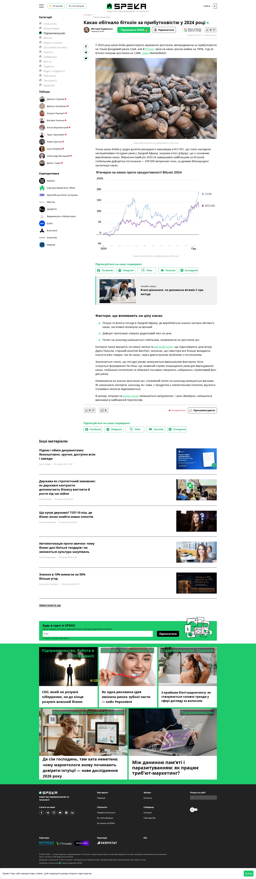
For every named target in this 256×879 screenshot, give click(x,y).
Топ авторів (58, 6)
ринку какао (131, 396)
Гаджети (48, 66)
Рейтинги (49, 76)
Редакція (101, 798)
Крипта (48, 52)
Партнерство (150, 818)
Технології (50, 80)
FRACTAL (51, 202)
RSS (145, 838)
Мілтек (47, 38)
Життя (47, 61)
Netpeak (51, 244)
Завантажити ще (50, 605)
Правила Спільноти (106, 812)
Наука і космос (53, 42)
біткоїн (149, 49)
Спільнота (50, 23)
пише (145, 53)
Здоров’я (49, 85)
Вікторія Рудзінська (102, 28)
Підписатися (166, 30)
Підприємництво (101, 17)
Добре (248, 873)
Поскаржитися (178, 410)
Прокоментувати (204, 410)
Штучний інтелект (55, 47)
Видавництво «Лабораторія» (61, 216)
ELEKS (50, 223)
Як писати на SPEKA (106, 823)
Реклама (148, 812)
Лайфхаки (50, 57)
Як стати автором (76, 6)
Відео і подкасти (54, 71)
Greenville (52, 237)
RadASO (51, 180)
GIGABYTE (52, 209)
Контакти (148, 798)
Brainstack (52, 230)
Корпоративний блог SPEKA (61, 187)
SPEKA (47, 854)
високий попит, (164, 346)
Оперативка (51, 28)
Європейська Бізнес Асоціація (62, 195)
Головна (88, 14)
